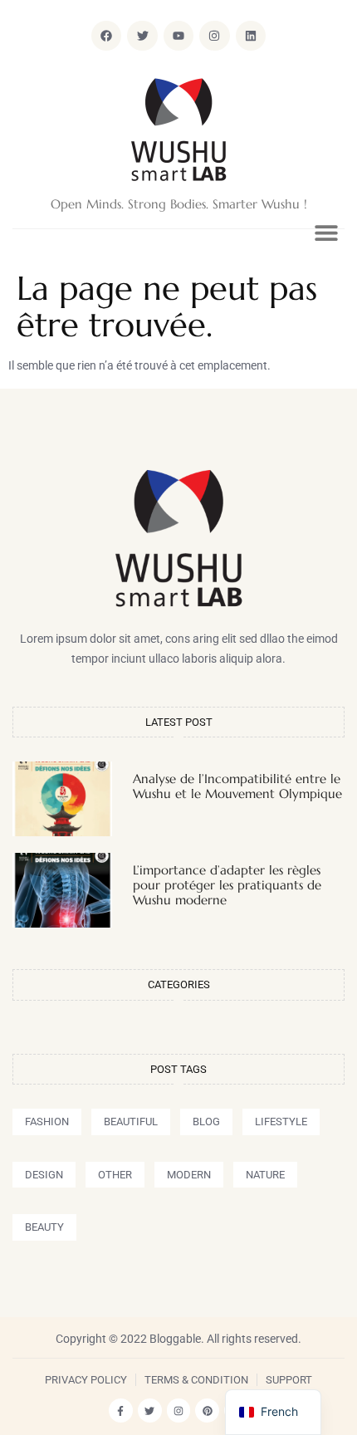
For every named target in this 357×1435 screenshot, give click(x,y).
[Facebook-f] (121, 1410)
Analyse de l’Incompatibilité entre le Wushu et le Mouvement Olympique (237, 786)
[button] (326, 232)
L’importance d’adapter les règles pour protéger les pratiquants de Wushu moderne (227, 885)
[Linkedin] (251, 36)
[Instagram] (214, 36)
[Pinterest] (207, 1410)
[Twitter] (150, 1410)
